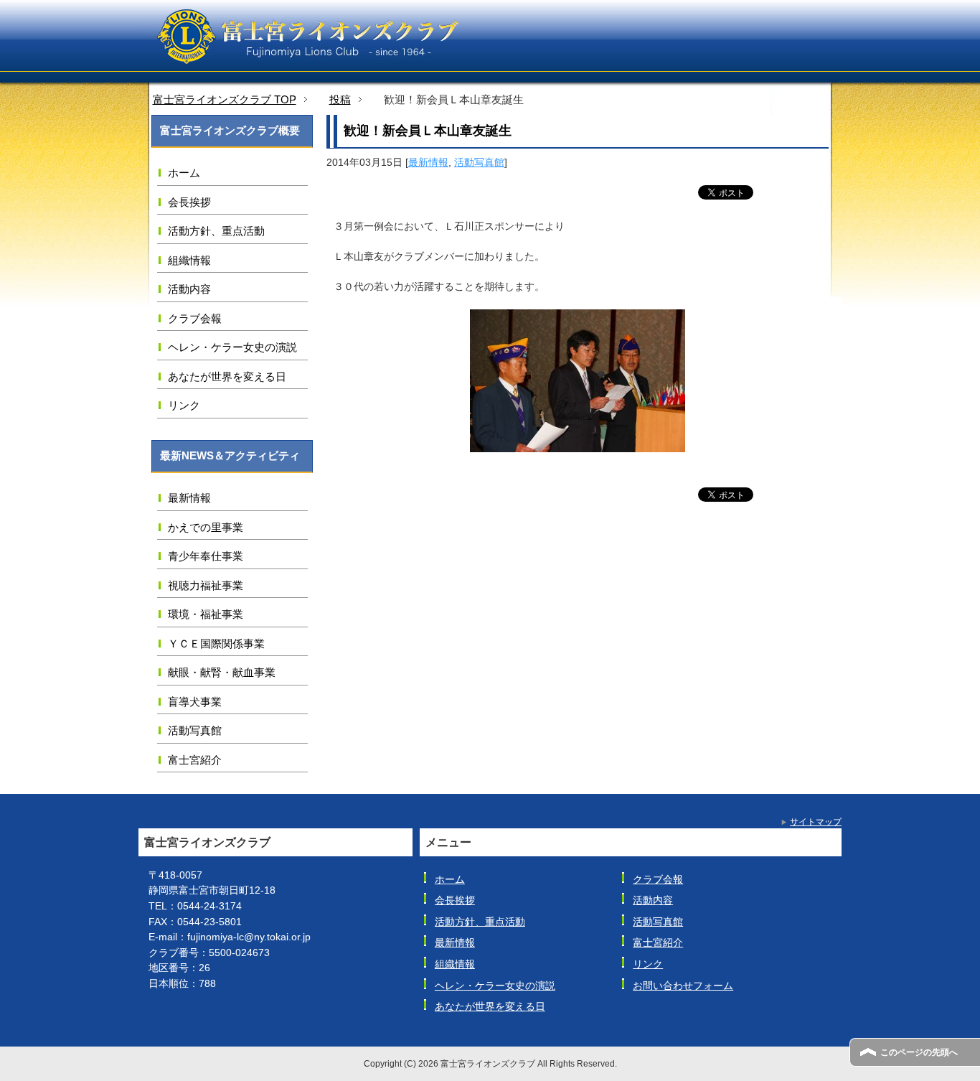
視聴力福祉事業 (205, 585)
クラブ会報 (195, 318)
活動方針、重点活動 (216, 231)
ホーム (184, 173)
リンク (184, 405)
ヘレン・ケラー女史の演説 (232, 347)
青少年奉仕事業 (205, 556)
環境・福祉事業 (205, 614)
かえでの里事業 (205, 527)
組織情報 (189, 260)
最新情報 (428, 162)
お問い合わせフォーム (683, 985)
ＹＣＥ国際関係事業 (216, 643)
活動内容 (189, 289)
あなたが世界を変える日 (227, 376)
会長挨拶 (189, 202)
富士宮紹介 (195, 760)
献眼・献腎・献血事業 (221, 672)
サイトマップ (816, 822)
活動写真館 (479, 162)
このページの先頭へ (919, 1052)
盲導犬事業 (195, 702)
